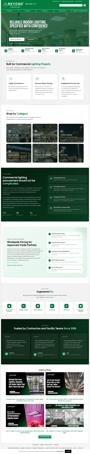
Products (9, 11)
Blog (74, 448)
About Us (45, 11)
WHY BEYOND (36, 444)
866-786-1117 (31, 4)
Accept (68, 451)
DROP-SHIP (56, 444)
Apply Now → (26, 43)
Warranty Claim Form (25, 448)
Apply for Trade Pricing (12, 262)
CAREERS (42, 444)
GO (85, 5)
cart (78, 1)
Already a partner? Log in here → (15, 265)
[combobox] (70, 5)
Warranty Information (38, 448)
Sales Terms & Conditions (65, 448)
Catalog (27, 11)
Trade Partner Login (67, 1)
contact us (55, 1)
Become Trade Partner (80, 11)
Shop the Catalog (17, 39)
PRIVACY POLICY (48, 444)
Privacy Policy (60, 451)
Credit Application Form (52, 448)
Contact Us (31, 39)
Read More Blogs (45, 436)
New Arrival (62, 11)
